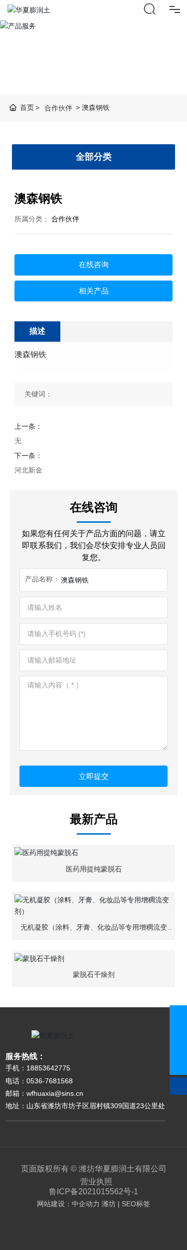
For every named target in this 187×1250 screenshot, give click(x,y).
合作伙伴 (58, 108)
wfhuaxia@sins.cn (54, 1093)
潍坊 (109, 1204)
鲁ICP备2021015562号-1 (93, 1191)
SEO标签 (136, 1204)
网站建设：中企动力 (68, 1204)
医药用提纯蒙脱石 (94, 869)
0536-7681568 (49, 1081)
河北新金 (28, 470)
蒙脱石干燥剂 (94, 974)
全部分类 (94, 157)
